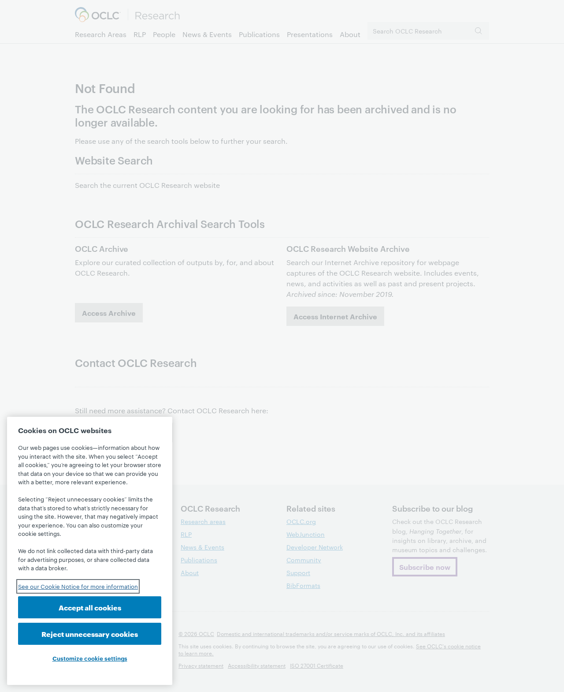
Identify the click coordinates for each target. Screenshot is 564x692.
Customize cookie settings (89, 658)
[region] (89, 551)
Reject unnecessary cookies (89, 633)
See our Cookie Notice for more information (78, 586)
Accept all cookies (90, 607)
